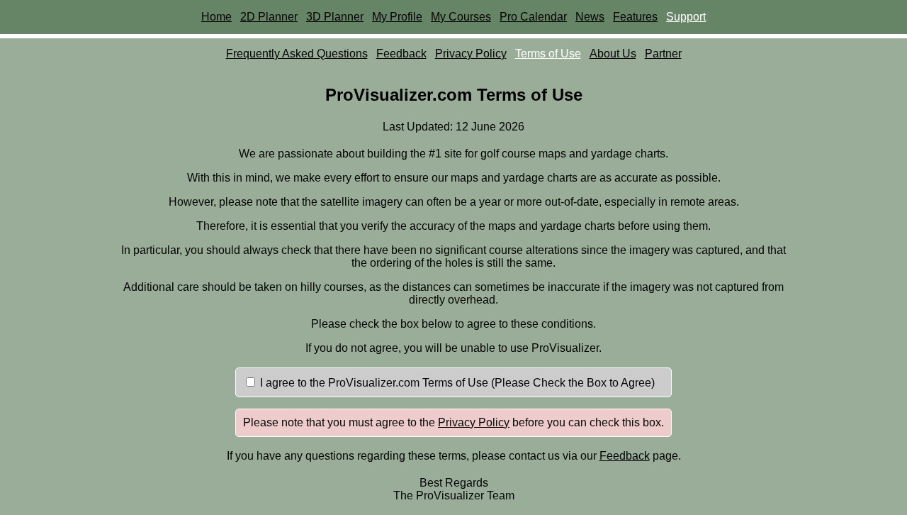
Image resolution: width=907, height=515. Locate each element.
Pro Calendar (533, 17)
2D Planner (269, 17)
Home (216, 17)
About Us (613, 54)
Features (635, 17)
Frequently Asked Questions (297, 54)
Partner (663, 54)
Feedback (401, 54)
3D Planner (335, 17)
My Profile (397, 17)
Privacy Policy (471, 54)
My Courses (461, 17)
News (589, 17)
